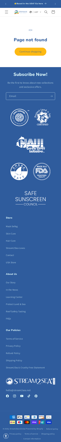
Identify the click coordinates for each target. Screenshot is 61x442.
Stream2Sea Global (18, 429)
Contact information (32, 439)
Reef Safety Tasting (16, 311)
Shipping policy (48, 434)
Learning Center (14, 296)
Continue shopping (30, 51)
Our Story (11, 282)
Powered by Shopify (34, 429)
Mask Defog (12, 226)
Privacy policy (15, 434)
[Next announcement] (55, 4)
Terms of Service (14, 338)
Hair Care (11, 240)
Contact (10, 255)
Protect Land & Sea (16, 304)
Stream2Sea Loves (15, 247)
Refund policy (52, 429)
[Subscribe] (51, 96)
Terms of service (31, 434)
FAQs (8, 318)
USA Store (11, 262)
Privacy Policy (13, 345)
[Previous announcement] (6, 4)
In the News (12, 289)
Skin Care (11, 233)
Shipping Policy (14, 360)
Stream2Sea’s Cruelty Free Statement (25, 367)
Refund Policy (13, 353)
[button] (6, 12)
